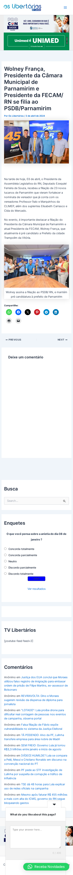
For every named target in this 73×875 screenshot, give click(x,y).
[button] (46, 866)
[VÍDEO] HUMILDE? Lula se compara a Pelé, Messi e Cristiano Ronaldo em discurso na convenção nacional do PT (35, 760)
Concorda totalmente (21, 548)
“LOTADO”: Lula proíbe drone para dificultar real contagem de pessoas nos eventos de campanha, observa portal (35, 714)
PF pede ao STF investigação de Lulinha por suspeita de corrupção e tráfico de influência (33, 774)
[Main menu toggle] (65, 7)
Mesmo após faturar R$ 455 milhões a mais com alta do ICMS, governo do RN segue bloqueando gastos (35, 799)
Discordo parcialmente (22, 567)
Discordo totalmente (20, 573)
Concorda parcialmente (22, 555)
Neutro (12, 561)
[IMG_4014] (36, 23)
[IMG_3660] (36, 41)
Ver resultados (37, 589)
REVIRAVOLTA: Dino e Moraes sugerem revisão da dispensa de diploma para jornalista (33, 700)
